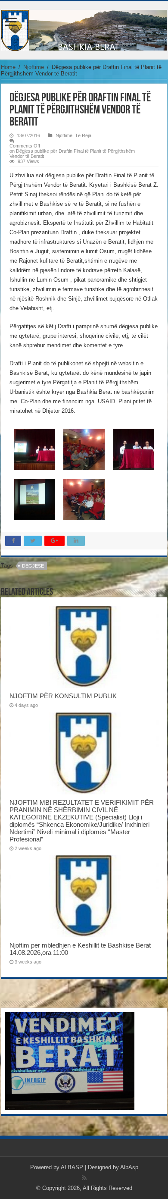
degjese (33, 565)
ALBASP (72, 1167)
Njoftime (33, 67)
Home (8, 67)
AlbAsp (129, 1167)
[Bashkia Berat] (84, 29)
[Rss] (84, 1178)
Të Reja (83, 135)
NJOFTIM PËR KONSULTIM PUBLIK (63, 696)
